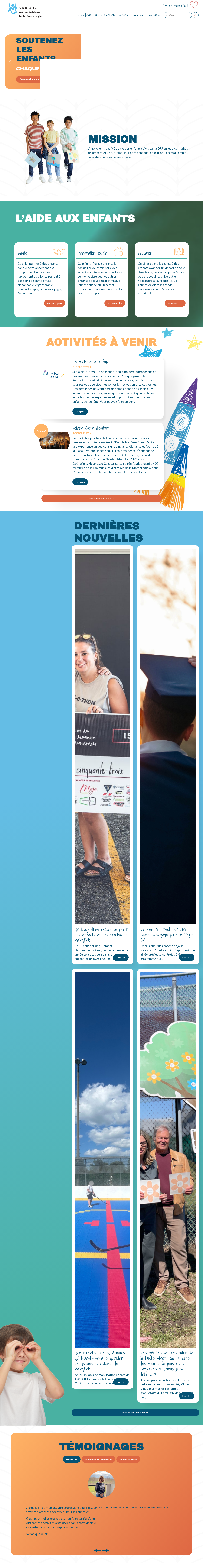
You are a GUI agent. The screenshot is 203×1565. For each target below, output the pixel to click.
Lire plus (80, 411)
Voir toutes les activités (101, 498)
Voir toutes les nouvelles (135, 1412)
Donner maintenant (175, 5)
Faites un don (26, 77)
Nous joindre (154, 15)
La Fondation (83, 15)
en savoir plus (54, 303)
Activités (123, 15)
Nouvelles (138, 15)
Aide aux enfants (105, 15)
